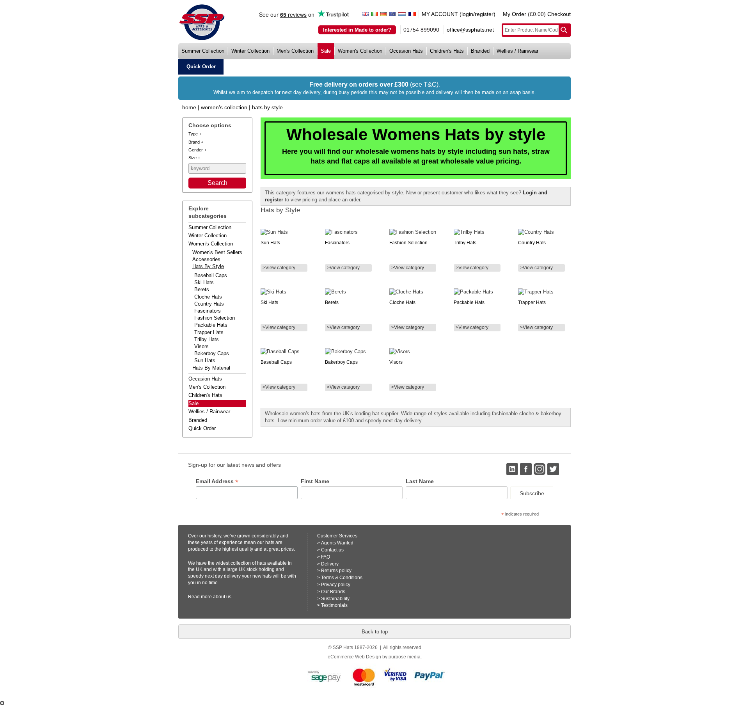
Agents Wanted (337, 543)
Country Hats (209, 304)
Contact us (332, 550)
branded (480, 51)
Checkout (559, 14)
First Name (315, 481)
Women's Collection (224, 107)
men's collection (295, 51)
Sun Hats (204, 360)
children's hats (447, 51)
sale (326, 51)
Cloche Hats (208, 297)
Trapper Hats (209, 332)
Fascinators (207, 311)
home (189, 107)
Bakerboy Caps (211, 353)
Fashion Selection (214, 318)
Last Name (420, 481)
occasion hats (406, 51)
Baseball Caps (210, 275)
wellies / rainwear (517, 51)
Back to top (375, 632)
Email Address (217, 481)
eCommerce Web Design (354, 657)
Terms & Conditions (341, 577)
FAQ (325, 557)
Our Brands (333, 591)
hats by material (211, 368)
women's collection (360, 51)
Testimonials (334, 605)
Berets (201, 289)
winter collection (250, 51)
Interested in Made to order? (357, 30)
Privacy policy (335, 584)
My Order (514, 14)
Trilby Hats (206, 339)
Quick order (202, 428)
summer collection (202, 51)
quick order (201, 66)
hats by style (208, 266)
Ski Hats (204, 282)
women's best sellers (217, 252)
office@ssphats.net (470, 30)
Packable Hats (210, 325)
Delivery (330, 564)
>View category (279, 267)
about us (222, 596)
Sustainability (335, 598)
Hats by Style (267, 107)
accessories (206, 259)
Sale (193, 403)
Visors (201, 346)
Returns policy (336, 570)
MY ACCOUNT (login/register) (458, 14)
